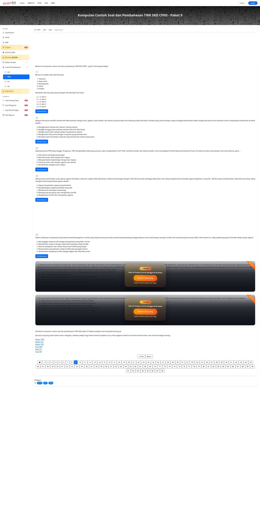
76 (184, 366)
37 (212, 362)
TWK (50, 30)
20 (129, 362)
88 (243, 366)
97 (157, 371)
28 (168, 362)
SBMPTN (31, 3)
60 (106, 366)
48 (48, 366)
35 (202, 362)
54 (77, 366)
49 (53, 366)
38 (217, 362)
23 (143, 362)
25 (153, 362)
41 (231, 362)
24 (148, 362)
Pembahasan (42, 111)
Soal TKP (38, 352)
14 (100, 362)
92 (133, 371)
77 (189, 366)
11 (85, 362)
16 (109, 362)
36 (207, 362)
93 (138, 371)
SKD (46, 3)
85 (228, 366)
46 (38, 366)
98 (162, 371)
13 (95, 362)
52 (67, 366)
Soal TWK (38, 347)
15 (104, 362)
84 (223, 366)
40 (226, 362)
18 (119, 362)
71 (160, 366)
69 (150, 366)
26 (158, 362)
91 (128, 371)
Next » (149, 356)
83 (218, 366)
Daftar (242, 3)
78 (194, 366)
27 (163, 362)
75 (179, 366)
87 (238, 366)
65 (131, 366)
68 (145, 366)
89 (248, 366)
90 (252, 366)
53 (72, 366)
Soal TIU (38, 349)
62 (116, 366)
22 (139, 362)
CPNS (39, 3)
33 (192, 362)
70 (155, 366)
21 (134, 362)
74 (174, 366)
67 (140, 366)
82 (213, 366)
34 (197, 362)
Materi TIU (39, 342)
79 (199, 366)
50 (57, 366)
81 (209, 366)
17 (114, 362)
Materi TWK (39, 339)
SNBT (53, 3)
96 (152, 371)
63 (121, 366)
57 (92, 366)
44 (246, 362)
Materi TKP (39, 344)
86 (233, 366)
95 (148, 371)
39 (221, 362)
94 (143, 371)
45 (251, 362)
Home (22, 3)
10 (80, 362)
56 (87, 366)
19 (124, 362)
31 (182, 362)
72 (165, 366)
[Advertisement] (94, 48)
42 (236, 362)
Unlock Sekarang (145, 279)
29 (173, 362)
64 (126, 366)
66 (135, 366)
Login (253, 3)
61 (111, 366)
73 (170, 366)
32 (187, 362)
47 (43, 366)
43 (241, 362)
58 (96, 366)
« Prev (141, 356)
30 (178, 362)
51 (62, 366)
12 (90, 362)
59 (101, 366)
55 (82, 366)
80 (204, 366)
